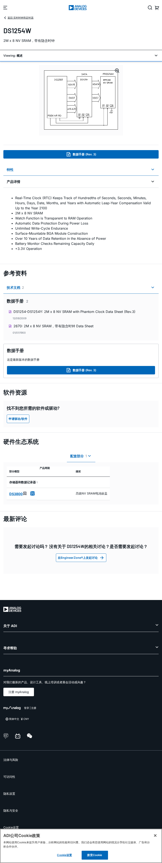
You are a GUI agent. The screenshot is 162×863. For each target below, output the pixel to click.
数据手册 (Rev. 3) (84, 154)
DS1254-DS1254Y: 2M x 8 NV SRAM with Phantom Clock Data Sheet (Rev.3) (74, 312)
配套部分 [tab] (78, 456)
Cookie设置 (11, 827)
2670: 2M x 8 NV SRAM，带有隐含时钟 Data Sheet (53, 326)
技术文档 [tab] (15, 287)
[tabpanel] (81, 223)
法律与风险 (10, 760)
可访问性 (9, 776)
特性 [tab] (10, 169)
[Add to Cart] (32, 493)
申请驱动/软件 (18, 419)
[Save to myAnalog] (25, 493)
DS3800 (16, 494)
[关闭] (155, 835)
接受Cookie (94, 855)
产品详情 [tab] (13, 181)
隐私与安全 (10, 810)
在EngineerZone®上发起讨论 (78, 557)
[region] (81, 846)
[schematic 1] (81, 100)
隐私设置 (9, 793)
